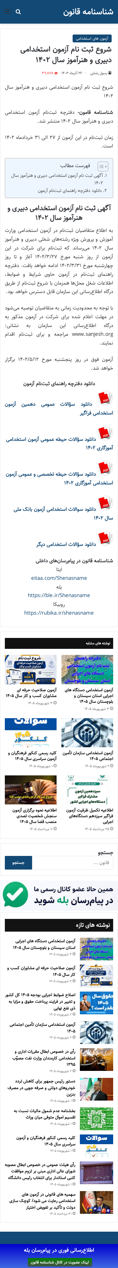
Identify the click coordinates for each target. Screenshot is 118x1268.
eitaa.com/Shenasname (59, 578)
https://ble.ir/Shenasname (59, 595)
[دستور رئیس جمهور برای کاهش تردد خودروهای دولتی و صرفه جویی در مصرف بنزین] (96, 1089)
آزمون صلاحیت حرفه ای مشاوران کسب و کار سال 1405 (31, 693)
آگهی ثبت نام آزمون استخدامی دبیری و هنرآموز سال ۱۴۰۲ (57, 179)
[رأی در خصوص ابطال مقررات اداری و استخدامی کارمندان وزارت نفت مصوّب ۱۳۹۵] (96, 1059)
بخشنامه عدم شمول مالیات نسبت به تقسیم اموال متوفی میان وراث (44, 1114)
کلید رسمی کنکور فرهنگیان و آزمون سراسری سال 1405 (32, 756)
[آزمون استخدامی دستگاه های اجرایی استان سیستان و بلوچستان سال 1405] (87, 669)
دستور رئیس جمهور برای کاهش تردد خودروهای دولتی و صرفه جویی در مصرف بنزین (41, 1088)
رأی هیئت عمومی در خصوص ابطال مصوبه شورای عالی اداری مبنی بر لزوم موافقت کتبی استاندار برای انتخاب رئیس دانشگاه (40, 1171)
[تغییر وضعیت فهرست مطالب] (100, 166)
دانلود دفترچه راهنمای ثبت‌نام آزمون (70, 190)
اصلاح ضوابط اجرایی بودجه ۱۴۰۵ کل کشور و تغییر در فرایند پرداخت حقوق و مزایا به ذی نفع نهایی (40, 1001)
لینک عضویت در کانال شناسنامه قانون (60, 1262)
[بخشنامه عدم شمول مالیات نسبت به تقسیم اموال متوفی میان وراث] (96, 1119)
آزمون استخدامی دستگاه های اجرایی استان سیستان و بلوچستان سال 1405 (89, 696)
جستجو (105, 852)
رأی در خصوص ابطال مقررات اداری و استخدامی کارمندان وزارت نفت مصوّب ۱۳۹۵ (43, 1058)
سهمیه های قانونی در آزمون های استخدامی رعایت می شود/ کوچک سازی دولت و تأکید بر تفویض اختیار (42, 1201)
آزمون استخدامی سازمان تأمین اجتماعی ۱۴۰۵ (88, 756)
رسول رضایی (98, 73)
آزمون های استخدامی (92, 38)
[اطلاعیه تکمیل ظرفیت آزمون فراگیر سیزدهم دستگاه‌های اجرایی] (87, 789)
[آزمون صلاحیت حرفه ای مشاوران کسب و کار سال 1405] (31, 669)
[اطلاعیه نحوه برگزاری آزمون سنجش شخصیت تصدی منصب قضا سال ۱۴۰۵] (31, 789)
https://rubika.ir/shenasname (59, 613)
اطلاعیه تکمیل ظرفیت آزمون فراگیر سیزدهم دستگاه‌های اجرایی (89, 816)
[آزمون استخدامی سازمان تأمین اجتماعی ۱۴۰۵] (87, 732)
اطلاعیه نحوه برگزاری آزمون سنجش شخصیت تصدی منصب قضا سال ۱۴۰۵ (34, 816)
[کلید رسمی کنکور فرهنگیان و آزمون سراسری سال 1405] (31, 732)
